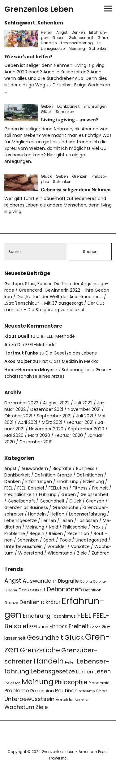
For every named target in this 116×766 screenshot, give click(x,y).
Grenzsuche (66, 507)
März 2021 (52, 422)
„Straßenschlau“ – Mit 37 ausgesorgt (43, 303)
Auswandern (34, 468)
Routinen (66, 690)
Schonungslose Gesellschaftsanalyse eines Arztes (57, 373)
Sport (49, 540)
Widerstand (30, 553)
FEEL (8, 488)
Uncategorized (91, 540)
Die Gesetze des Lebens (71, 353)
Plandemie (99, 682)
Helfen (46, 32)
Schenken (98, 48)
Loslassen (88, 520)
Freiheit (100, 488)
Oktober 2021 (18, 416)
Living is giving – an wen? (69, 120)
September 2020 (86, 429)
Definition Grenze (53, 475)
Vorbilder (56, 546)
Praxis (98, 527)
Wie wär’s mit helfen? (28, 57)
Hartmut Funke (21, 353)
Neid (53, 527)
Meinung (77, 48)
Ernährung (68, 481)
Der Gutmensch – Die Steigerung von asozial (55, 306)
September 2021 (54, 416)
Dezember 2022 (21, 403)
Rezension (78, 533)
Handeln (49, 43)
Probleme (14, 533)
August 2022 (56, 403)
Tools (65, 540)
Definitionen (90, 475)
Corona (86, 581)
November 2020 (46, 429)
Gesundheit (52, 501)
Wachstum (19, 707)
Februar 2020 (69, 435)
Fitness (80, 488)
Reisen (56, 533)
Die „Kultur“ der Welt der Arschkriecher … (60, 297)
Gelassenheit (81, 37)
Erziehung (93, 481)
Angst (61, 32)
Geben (58, 37)
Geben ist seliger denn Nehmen (76, 190)
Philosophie (75, 527)
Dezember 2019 (36, 442)
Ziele (82, 553)
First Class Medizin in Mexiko (69, 361)
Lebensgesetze (20, 520)
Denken (78, 32)
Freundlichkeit (19, 494)
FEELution (58, 488)
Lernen (48, 520)
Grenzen (80, 176)
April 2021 (27, 422)
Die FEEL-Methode (56, 336)
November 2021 (84, 409)
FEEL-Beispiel (30, 488)
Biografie (62, 468)
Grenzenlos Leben (39, 9)
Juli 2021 (84, 416)
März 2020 (39, 435)
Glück (102, 37)
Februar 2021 (80, 422)
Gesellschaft (21, 501)
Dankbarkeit (68, 106)
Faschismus (64, 616)
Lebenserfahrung (77, 43)
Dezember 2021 (46, 409)
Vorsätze (80, 546)
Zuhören (101, 553)
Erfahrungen (95, 106)
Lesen (67, 520)
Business (85, 468)
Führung (48, 494)
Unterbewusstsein (23, 546)
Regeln (37, 533)
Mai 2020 (14, 435)
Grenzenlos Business (26, 507)
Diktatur (50, 602)
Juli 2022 (83, 403)
